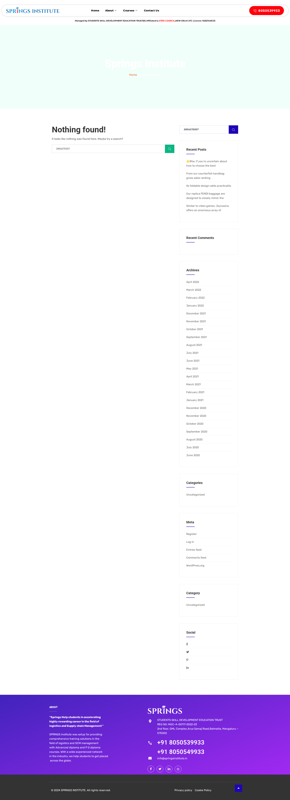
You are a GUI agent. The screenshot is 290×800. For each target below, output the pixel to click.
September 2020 (196, 431)
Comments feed (196, 557)
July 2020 (192, 447)
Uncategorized (195, 494)
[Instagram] (178, 769)
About (109, 10)
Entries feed (194, 549)
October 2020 (194, 423)
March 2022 (193, 289)
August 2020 (194, 439)
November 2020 (196, 415)
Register (191, 534)
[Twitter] (160, 769)
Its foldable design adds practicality (208, 185)
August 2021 (194, 345)
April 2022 (192, 282)
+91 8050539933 (180, 742)
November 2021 (196, 321)
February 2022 (195, 297)
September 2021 (196, 337)
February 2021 (195, 392)
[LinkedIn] (169, 769)
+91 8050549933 (180, 751)
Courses (128, 10)
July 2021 (192, 352)
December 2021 (196, 313)
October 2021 (194, 329)
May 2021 (192, 368)
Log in (190, 541)
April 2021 (192, 376)
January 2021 (194, 400)
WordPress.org (195, 565)
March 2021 (193, 384)
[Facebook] (151, 769)
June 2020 (193, 455)
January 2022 (195, 305)
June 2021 (192, 360)
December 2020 (196, 408)
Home (95, 10)
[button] (280, 790)
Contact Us (151, 10)
